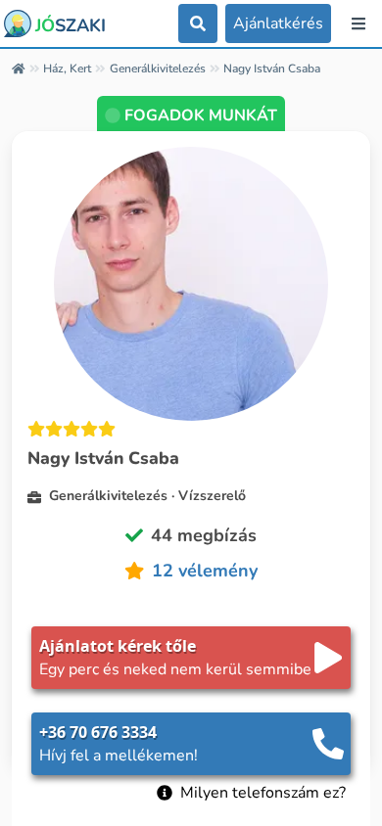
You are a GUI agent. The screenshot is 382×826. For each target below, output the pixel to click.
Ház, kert (67, 68)
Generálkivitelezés (158, 68)
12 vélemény (205, 570)
